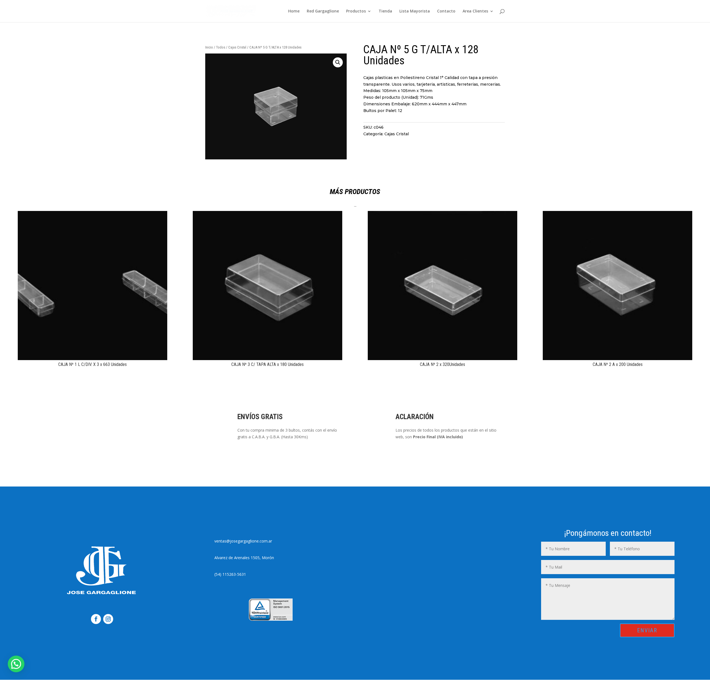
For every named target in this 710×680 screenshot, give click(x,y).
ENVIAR (647, 630)
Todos (220, 47)
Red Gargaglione (323, 11)
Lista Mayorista (414, 11)
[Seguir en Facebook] (96, 619)
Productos (356, 11)
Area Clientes (475, 11)
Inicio (209, 47)
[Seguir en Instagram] (108, 619)
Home (294, 11)
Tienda (385, 11)
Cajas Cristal (237, 47)
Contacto (446, 11)
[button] (338, 62)
